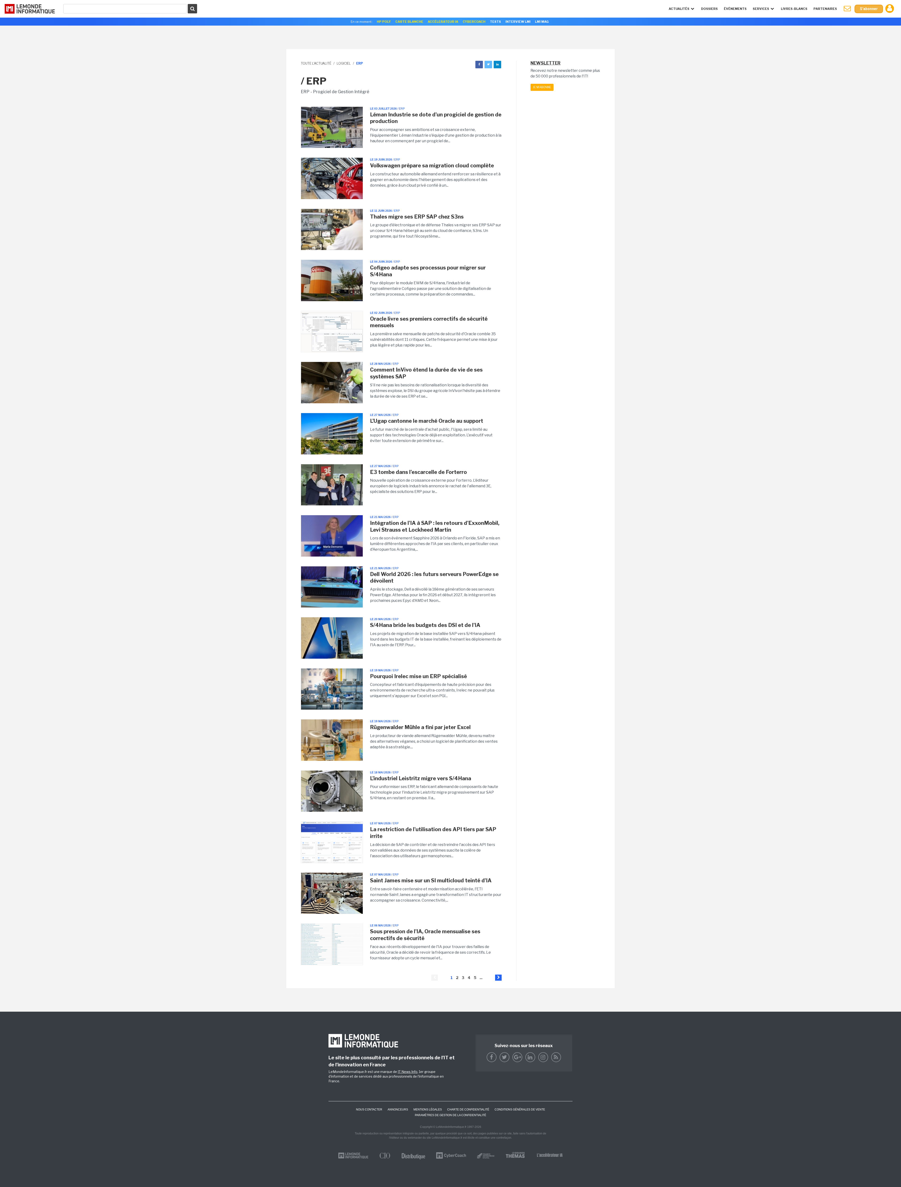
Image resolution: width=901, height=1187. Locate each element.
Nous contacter (369, 1109)
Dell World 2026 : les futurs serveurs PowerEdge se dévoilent (434, 577)
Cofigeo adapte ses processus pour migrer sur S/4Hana (428, 271)
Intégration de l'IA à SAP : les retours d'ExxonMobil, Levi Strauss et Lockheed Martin (434, 526)
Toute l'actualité (316, 63)
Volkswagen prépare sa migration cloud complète (432, 165)
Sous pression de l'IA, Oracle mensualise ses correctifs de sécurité (425, 934)
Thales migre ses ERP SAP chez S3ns (417, 217)
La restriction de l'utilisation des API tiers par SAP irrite (433, 832)
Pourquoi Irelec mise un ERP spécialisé (418, 676)
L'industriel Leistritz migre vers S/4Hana (420, 778)
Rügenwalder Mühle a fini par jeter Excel (420, 727)
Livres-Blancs (794, 9)
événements (735, 9)
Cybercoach (474, 21)
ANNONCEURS (398, 1109)
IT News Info (407, 1072)
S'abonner (869, 9)
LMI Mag (542, 21)
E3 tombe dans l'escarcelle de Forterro (418, 472)
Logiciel (344, 63)
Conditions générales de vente (520, 1109)
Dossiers (709, 9)
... (481, 978)
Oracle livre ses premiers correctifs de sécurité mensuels (429, 322)
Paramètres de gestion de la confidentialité (450, 1115)
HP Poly (384, 21)
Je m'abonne (542, 87)
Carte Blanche (409, 21)
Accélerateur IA (443, 21)
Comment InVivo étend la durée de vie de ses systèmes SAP (426, 373)
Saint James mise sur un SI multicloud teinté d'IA (431, 880)
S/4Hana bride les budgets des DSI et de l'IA (425, 625)
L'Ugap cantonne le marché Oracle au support (426, 421)
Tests (495, 21)
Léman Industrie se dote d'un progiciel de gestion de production (435, 117)
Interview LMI (518, 21)
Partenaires (825, 9)
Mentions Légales (427, 1109)
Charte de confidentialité (468, 1109)
